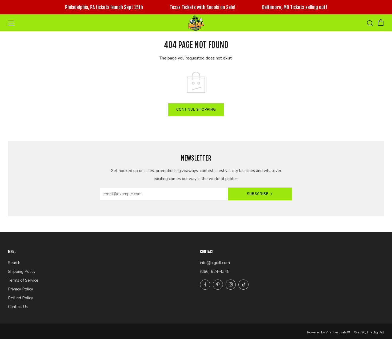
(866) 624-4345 (214, 271)
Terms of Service (23, 280)
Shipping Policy (21, 271)
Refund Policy (20, 298)
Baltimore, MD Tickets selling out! (294, 7)
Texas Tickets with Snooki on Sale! (202, 7)
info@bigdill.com (215, 262)
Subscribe (257, 194)
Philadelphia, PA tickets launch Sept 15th (104, 7)
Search (14, 262)
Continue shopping (196, 109)
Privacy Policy (20, 289)
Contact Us (18, 306)
